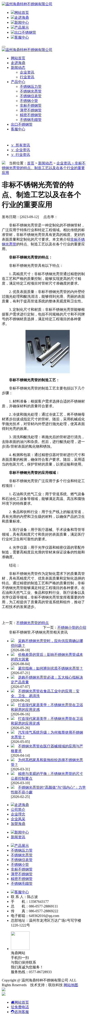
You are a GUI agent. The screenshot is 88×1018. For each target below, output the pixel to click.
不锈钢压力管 (31, 86)
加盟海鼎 (18, 824)
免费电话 (21, 1007)
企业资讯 (27, 72)
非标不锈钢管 (31, 105)
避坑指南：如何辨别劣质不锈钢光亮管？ (50, 668)
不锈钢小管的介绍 (71, 627)
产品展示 (21, 27)
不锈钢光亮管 (31, 91)
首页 (30, 163)
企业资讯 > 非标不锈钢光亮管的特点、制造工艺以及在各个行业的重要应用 (44, 168)
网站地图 (71, 985)
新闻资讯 (18, 837)
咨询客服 (21, 1012)
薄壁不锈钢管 (31, 110)
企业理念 (18, 814)
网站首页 (21, 12)
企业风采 (18, 819)
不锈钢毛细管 (31, 120)
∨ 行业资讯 (20, 155)
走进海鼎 (21, 17)
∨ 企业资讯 (20, 150)
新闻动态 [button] (18, 67)
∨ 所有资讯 (20, 145)
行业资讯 (27, 77)
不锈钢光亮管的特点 (32, 623)
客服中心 (21, 37)
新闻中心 (21, 22)
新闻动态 (45, 163)
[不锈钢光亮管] (47, 372)
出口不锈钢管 (25, 32)
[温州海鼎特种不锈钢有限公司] (27, 4)
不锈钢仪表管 (31, 96)
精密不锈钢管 (31, 115)
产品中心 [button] (18, 82)
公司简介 (18, 809)
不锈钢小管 (29, 101)
